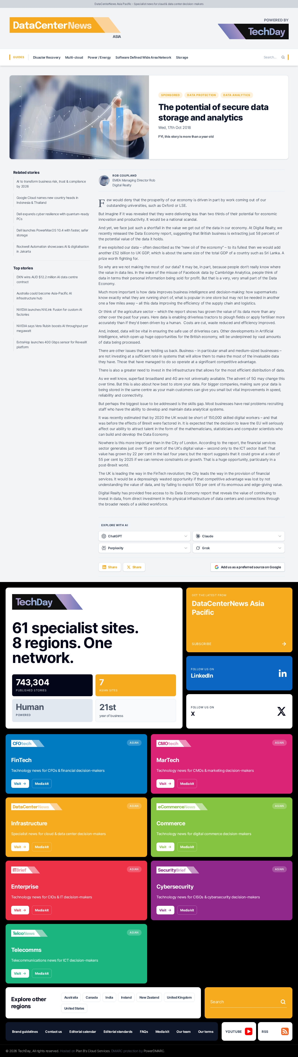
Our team (183, 1032)
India (109, 997)
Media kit (42, 784)
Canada (92, 997)
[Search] (283, 57)
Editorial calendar (82, 1032)
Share (112, 567)
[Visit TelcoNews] (36, 933)
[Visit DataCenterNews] (36, 806)
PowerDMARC (154, 1051)
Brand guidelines (25, 1032)
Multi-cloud (74, 57)
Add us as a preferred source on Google (251, 567)
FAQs (144, 1032)
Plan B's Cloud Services (93, 1051)
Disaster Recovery (47, 57)
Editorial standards (118, 1032)
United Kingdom (179, 997)
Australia (71, 997)
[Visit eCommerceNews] (182, 806)
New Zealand (149, 997)
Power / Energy (99, 57)
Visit (17, 784)
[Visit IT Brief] (36, 870)
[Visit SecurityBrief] (182, 870)
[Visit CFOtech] (36, 743)
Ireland (126, 997)
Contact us (53, 1032)
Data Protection (201, 95)
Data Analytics (236, 95)
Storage (182, 57)
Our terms (205, 1032)
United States (74, 1008)
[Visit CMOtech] (182, 743)
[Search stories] (283, 1002)
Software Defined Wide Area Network (143, 57)
